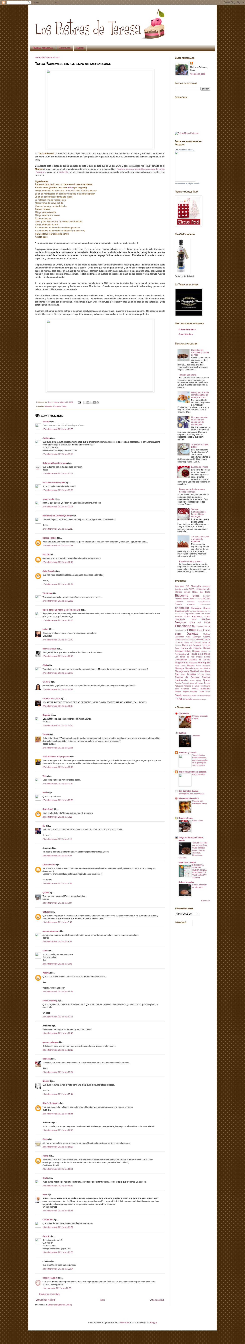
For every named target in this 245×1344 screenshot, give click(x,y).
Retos (208, 692)
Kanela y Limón (185, 818)
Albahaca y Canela (187, 752)
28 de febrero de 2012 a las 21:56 (57, 1252)
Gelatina (206, 637)
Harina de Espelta (191, 648)
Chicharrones (205, 604)
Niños (202, 671)
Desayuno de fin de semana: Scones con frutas (192, 490)
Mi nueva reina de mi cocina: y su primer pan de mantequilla (199, 421)
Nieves (45, 1081)
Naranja (179, 671)
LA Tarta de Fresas (199, 467)
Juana (45, 1156)
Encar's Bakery (49, 1001)
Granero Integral (188, 639)
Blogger (153, 1322)
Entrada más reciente (45, 1300)
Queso (206, 680)
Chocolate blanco (200, 608)
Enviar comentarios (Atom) (60, 1305)
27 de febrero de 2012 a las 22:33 (57, 601)
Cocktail (193, 611)
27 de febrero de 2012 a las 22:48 (57, 656)
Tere (44, 776)
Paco (44, 1195)
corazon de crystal (51, 698)
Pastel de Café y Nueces (190, 561)
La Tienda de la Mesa (198, 653)
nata (186, 671)
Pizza (208, 674)
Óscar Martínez (185, 334)
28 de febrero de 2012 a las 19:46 (57, 1211)
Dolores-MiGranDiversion (54, 463)
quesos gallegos (50, 1042)
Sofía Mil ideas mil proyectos (56, 756)
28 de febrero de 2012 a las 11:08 (57, 992)
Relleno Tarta (197, 691)
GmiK (45, 1178)
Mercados (206, 666)
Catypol (46, 912)
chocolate (182, 608)
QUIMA (45, 892)
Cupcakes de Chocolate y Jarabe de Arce (200, 352)
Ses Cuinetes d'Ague (188, 791)
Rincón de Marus (50, 1103)
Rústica (182, 733)
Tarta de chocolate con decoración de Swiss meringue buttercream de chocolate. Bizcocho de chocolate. (192, 850)
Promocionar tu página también (187, 183)
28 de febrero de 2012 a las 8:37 (57, 903)
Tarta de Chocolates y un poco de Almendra (200, 539)
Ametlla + (179, 589)
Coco (199, 611)
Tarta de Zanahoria (187, 375)
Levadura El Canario (199, 659)
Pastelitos (57, 406)
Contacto (65, 48)
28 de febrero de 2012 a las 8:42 (57, 922)
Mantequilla (204, 662)
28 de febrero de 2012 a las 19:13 (57, 1186)
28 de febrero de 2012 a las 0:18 (57, 839)
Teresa (45, 734)
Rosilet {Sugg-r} (50, 1278)
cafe (203, 599)
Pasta (183, 674)
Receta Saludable (201, 689)
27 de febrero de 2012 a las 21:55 (57, 429)
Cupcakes (189, 614)
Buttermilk (197, 599)
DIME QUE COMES (187, 862)
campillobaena (204, 602)
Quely (198, 680)
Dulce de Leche (200, 622)
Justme (46, 421)
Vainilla (189, 699)
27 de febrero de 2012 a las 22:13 (57, 545)
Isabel (45, 629)
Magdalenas (181, 662)
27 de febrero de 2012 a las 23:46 (57, 767)
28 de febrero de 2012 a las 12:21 (57, 1017)
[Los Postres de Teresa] (185, 181)
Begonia (46, 715)
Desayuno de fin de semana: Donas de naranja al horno (200, 395)
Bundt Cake (188, 599)
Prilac (192, 680)
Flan (194, 626)
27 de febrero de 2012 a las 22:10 (57, 529)
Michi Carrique (49, 649)
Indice (80, 48)
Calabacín (179, 602)
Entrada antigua (157, 1300)
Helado (187, 651)
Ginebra (178, 639)
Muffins (207, 668)
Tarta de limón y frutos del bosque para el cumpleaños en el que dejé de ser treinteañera (200, 760)
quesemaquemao (50, 931)
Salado (178, 695)
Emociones (183, 626)
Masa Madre (180, 666)
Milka (202, 668)
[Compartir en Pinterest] (97, 402)
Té (184, 699)
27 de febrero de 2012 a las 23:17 (57, 689)
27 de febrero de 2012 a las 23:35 (57, 748)
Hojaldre (196, 651)
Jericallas (196, 735)
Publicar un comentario (49, 1294)
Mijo (197, 668)
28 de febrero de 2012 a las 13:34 (57, 1072)
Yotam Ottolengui (199, 699)
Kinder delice (197, 821)
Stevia (207, 695)
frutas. (199, 630)
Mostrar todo (205, 901)
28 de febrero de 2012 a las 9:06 (57, 964)
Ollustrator (124, 1322)
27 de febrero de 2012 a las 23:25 (57, 725)
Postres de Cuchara (187, 677)
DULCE (46, 554)
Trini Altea (47, 593)
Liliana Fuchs (48, 864)
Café (208, 599)
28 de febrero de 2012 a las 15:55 (57, 1114)
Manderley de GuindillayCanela (57, 516)
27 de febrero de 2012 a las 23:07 (57, 673)
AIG (187, 586)
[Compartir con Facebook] (94, 402)
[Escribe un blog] (88, 402)
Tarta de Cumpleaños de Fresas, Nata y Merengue (198, 513)
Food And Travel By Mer (53, 482)
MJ (43, 826)
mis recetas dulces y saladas (192, 772)
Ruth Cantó (47, 809)
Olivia (45, 665)
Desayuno (180, 622)
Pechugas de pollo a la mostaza (191, 794)
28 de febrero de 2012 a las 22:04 (57, 1269)
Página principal (43, 48)
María (45, 793)
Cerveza (190, 604)
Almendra (48, 406)
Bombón (206, 596)
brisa (70, 187)
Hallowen (200, 639)
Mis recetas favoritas (188, 798)
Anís (186, 589)
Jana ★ (46, 1236)
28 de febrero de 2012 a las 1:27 (57, 855)
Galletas (192, 633)
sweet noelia (48, 499)
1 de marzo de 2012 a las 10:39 (56, 1288)
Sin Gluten (200, 695)
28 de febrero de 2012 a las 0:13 (57, 817)
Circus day (183, 713)
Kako (45, 950)
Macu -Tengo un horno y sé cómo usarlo (61, 610)
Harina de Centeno (191, 645)
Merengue (179, 668)
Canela (178, 604)
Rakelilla (46, 1059)
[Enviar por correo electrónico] (85, 402)
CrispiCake (47, 1219)
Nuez (207, 671)
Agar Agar (179, 586)
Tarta (64, 406)
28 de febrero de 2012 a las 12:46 (57, 1033)
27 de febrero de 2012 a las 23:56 (57, 800)
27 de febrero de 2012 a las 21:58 (57, 490)
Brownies (178, 599)
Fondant (200, 626)
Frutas (191, 629)
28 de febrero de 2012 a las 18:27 (57, 1147)
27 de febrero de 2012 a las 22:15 (57, 562)
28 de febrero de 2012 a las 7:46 (57, 883)
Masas (190, 665)
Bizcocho (181, 595)
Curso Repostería (193, 616)
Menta (198, 666)
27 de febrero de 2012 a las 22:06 (57, 507)
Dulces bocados (186, 882)
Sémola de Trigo (189, 695)
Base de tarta (201, 592)
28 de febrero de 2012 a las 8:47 (57, 941)
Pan (177, 674)
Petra (45, 1139)
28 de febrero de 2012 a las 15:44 (57, 1094)
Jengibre (182, 654)
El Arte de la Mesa (187, 329)
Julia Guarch (48, 571)
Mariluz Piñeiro (49, 538)
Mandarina (193, 663)
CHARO (46, 682)
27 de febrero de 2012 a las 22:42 (57, 640)
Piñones (201, 674)
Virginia (46, 973)
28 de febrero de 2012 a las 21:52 (57, 1227)
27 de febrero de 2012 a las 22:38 (57, 620)
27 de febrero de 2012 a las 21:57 (57, 473)
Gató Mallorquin (193, 637)
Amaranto (206, 586)
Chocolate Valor (182, 611)
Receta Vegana (182, 692)
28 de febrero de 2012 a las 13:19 (57, 1050)
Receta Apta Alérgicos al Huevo (189, 683)
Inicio (102, 1300)
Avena (187, 592)
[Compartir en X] (91, 402)
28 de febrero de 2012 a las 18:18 (57, 1130)
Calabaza (190, 602)
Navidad (194, 671)
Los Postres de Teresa (184, 150)
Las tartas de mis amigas (188, 657)
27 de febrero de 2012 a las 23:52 (57, 784)
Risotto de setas (199, 774)
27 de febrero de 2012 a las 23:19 (57, 706)
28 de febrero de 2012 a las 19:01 (57, 1169)
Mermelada (190, 668)
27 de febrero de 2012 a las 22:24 (57, 584)
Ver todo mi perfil (197, 74)
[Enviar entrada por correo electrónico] (79, 402)
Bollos (196, 595)
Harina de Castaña (192, 642)
